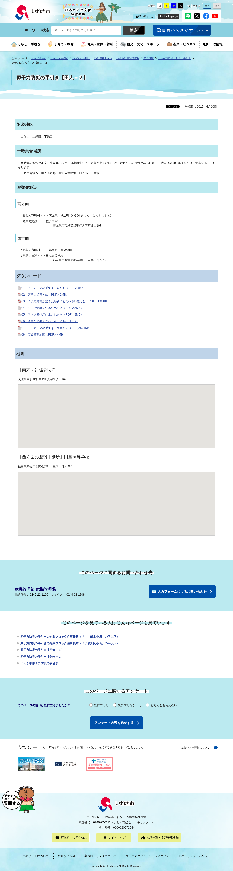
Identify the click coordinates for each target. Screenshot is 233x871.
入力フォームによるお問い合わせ (182, 591)
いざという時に (81, 58)
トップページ (38, 58)
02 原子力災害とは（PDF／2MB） (45, 294)
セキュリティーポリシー (194, 856)
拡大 (218, 6)
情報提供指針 (66, 856)
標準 (208, 6)
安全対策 (148, 58)
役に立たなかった (129, 705)
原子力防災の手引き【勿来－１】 (42, 656)
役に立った (101, 705)
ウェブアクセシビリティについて (147, 856)
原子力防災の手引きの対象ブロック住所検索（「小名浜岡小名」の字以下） (69, 643)
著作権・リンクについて (100, 856)
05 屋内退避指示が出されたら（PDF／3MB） (52, 314)
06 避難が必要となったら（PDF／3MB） (49, 321)
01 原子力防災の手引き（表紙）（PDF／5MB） (53, 287)
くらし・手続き (59, 58)
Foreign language (169, 16)
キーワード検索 (37, 30)
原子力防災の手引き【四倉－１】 (42, 649)
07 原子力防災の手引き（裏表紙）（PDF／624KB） (56, 328)
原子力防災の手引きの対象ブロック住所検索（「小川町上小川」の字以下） (69, 636)
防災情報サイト (103, 58)
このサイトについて (36, 856)
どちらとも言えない (164, 705)
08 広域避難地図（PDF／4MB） (43, 334)
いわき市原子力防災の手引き (174, 58)
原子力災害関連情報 (127, 58)
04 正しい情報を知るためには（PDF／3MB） (52, 307)
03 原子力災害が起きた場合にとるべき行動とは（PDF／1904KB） (66, 301)
